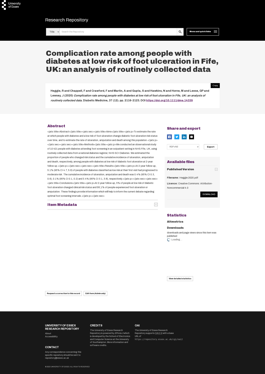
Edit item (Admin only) (95, 293)
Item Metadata (62, 205)
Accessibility (51, 336)
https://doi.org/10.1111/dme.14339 (169, 100)
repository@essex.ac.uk (57, 358)
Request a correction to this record (63, 293)
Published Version (180, 169)
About (48, 333)
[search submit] (180, 32)
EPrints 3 (119, 333)
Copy (214, 85)
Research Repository (66, 19)
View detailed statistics (180, 279)
